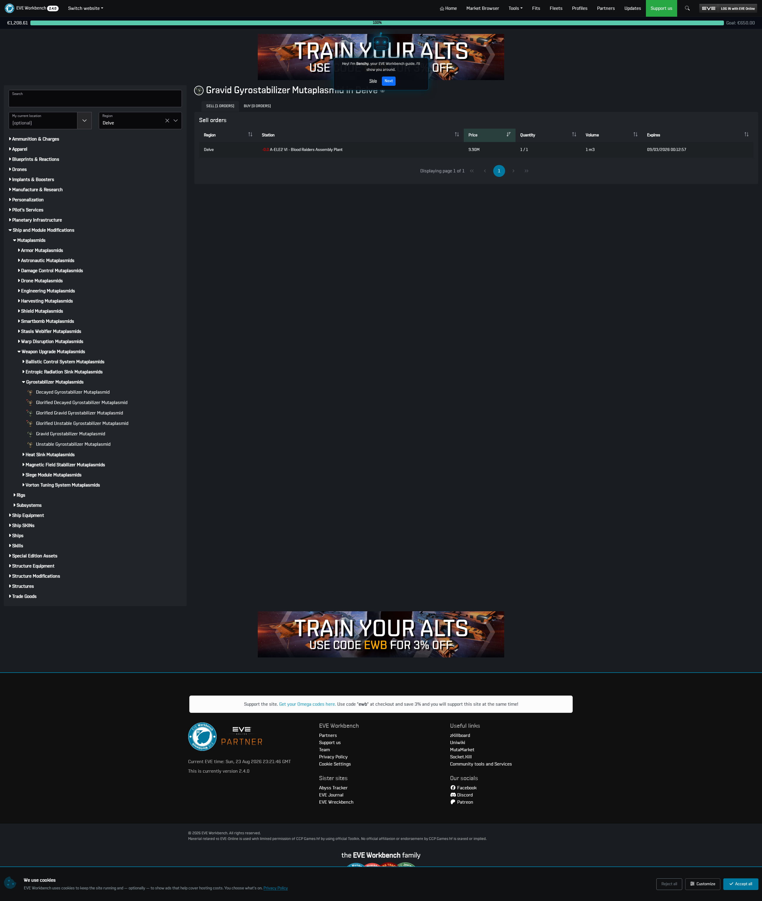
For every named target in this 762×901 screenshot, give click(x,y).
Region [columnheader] (210, 135)
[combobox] (43, 120)
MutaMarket (462, 749)
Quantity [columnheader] (527, 135)
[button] (32, 8)
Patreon (464, 802)
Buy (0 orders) (257, 106)
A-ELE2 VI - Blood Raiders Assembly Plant (302, 150)
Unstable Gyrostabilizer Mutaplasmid (72, 444)
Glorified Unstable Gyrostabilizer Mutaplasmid (81, 423)
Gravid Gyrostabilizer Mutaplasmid (70, 433)
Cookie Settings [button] (335, 764)
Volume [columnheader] (592, 135)
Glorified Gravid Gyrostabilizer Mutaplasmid (79, 413)
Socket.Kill (461, 757)
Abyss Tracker (333, 787)
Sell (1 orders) (220, 106)
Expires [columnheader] (653, 135)
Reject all (669, 884)
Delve (209, 150)
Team (324, 749)
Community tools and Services (481, 764)
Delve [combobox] (108, 123)
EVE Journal (331, 795)
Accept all (743, 884)
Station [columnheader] (268, 135)
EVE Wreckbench (336, 802)
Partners (328, 735)
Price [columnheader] (473, 135)
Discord (464, 795)
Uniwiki (457, 742)
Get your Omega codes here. (307, 704)
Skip (373, 81)
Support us (330, 742)
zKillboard (460, 735)
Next (389, 81)
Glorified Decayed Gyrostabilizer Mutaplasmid (81, 402)
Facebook (466, 787)
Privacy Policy (275, 888)
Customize (705, 884)
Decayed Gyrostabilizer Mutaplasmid (72, 392)
